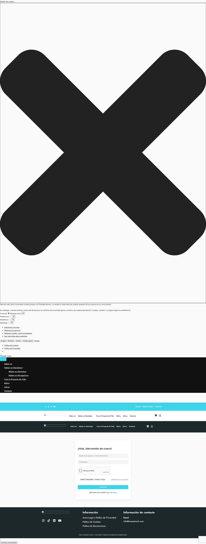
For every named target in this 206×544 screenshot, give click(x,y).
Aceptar (3, 341)
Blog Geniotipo (148, 406)
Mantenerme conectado (93, 479)
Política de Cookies (11, 345)
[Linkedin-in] (51, 406)
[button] (103, 153)
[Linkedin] (54, 520)
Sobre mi (8, 363)
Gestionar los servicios (12, 330)
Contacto (8, 390)
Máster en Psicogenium (18, 375)
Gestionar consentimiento (9, 542)
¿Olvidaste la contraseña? (119, 480)
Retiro (6, 383)
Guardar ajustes (28, 341)
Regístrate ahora (111, 492)
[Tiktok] (48, 406)
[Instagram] (45, 406)
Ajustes (18, 341)
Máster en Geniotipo (13, 367)
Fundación (158, 406)
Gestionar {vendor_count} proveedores (18, 333)
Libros (7, 387)
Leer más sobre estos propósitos (15, 336)
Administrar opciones (12, 327)
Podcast (138, 406)
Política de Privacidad (12, 348)
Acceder (103, 487)
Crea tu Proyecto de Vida (15, 379)
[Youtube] (54, 406)
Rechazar (11, 341)
